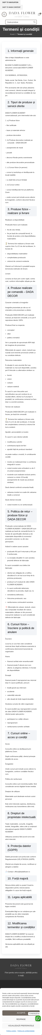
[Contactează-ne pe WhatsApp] (38, 1018)
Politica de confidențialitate (26, 1031)
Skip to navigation (10, 2)
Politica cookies (11, 1031)
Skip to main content (11, 7)
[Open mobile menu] (4, 14)
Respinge (21, 1019)
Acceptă (21, 1013)
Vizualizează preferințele (21, 1026)
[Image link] (21, 966)
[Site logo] (22, 14)
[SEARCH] (34, 22)
